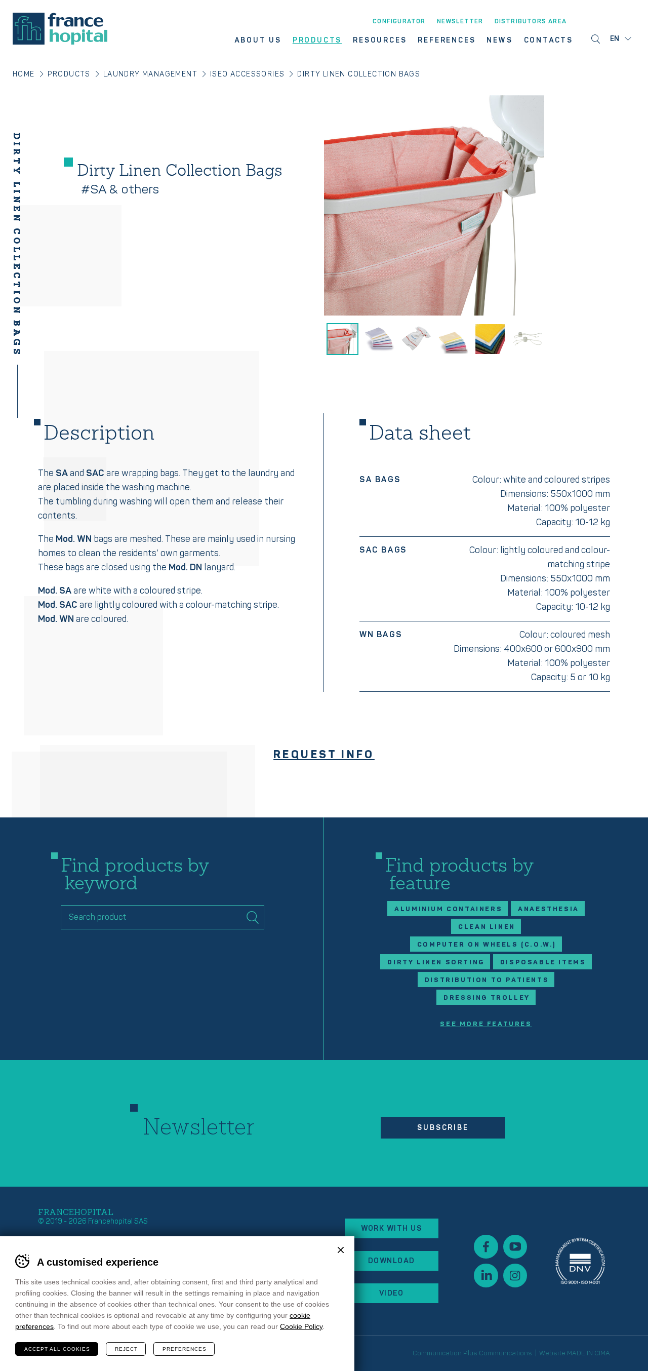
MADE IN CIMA (588, 1353)
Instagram (515, 1275)
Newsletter (460, 22)
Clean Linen (486, 927)
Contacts (548, 40)
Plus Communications (497, 1353)
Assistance (580, 1261)
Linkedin (486, 1275)
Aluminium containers (448, 909)
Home (24, 74)
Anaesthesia (548, 909)
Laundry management (150, 74)
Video (391, 1293)
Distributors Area (530, 22)
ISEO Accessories (247, 74)
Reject (126, 1349)
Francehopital (60, 29)
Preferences (185, 1349)
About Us (257, 40)
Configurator (399, 22)
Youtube (515, 1247)
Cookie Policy (301, 1326)
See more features (486, 1024)
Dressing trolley (486, 998)
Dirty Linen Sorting (435, 962)
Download (391, 1261)
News (499, 40)
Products (317, 40)
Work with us (391, 1228)
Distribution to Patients (487, 980)
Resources (380, 40)
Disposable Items (543, 962)
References (446, 40)
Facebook (486, 1247)
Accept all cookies (57, 1349)
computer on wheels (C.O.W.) (486, 945)
